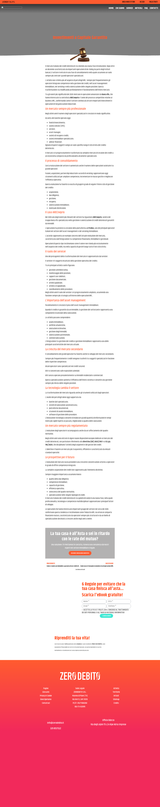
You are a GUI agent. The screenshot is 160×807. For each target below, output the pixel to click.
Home (111, 8)
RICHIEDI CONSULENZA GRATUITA (80, 553)
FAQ (146, 8)
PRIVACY (95, 610)
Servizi (129, 8)
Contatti (154, 8)
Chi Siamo (120, 8)
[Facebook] (50, 716)
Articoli (138, 8)
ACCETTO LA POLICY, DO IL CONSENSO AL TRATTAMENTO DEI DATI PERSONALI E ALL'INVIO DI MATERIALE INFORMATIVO (105, 611)
